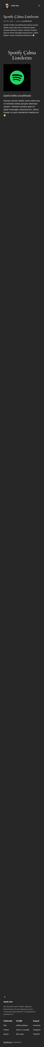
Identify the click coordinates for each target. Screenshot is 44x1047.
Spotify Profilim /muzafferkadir (17, 95)
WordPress (7, 1042)
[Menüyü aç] (39, 5)
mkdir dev (15, 6)
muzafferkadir (26, 21)
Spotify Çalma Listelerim (21, 17)
